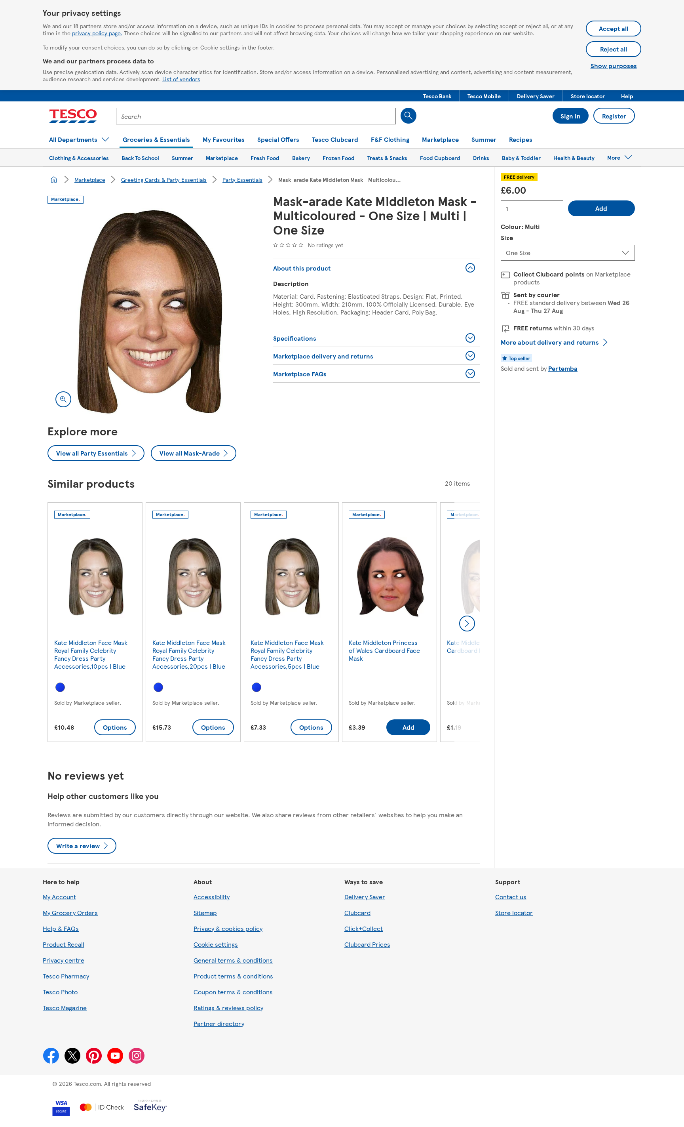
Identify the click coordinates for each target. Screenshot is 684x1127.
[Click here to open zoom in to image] (63, 399)
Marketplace (89, 179)
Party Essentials (242, 179)
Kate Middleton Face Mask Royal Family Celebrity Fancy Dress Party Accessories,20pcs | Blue (189, 654)
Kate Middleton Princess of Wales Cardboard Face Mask (384, 650)
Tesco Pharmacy (66, 975)
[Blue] (60, 687)
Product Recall (63, 944)
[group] (95, 623)
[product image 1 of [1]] (151, 311)
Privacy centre (63, 960)
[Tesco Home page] (73, 116)
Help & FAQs (61, 928)
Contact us (510, 896)
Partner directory (219, 1023)
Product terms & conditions (233, 975)
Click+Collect (363, 928)
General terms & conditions (233, 960)
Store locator (514, 912)
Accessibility (212, 896)
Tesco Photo (60, 991)
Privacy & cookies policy (228, 928)
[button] (437, 95)
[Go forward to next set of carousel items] (467, 623)
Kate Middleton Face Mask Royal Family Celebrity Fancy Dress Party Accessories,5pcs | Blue (287, 654)
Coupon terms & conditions (233, 991)
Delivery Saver (364, 896)
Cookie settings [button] (216, 944)
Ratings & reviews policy (228, 1007)
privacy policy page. (97, 33)
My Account (59, 896)
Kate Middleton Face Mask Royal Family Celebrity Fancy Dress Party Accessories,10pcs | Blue (90, 654)
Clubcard (357, 912)
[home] (54, 179)
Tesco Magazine (65, 1007)
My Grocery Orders (70, 912)
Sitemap (205, 912)
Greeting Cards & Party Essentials (164, 179)
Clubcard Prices (367, 944)
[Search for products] (408, 116)
